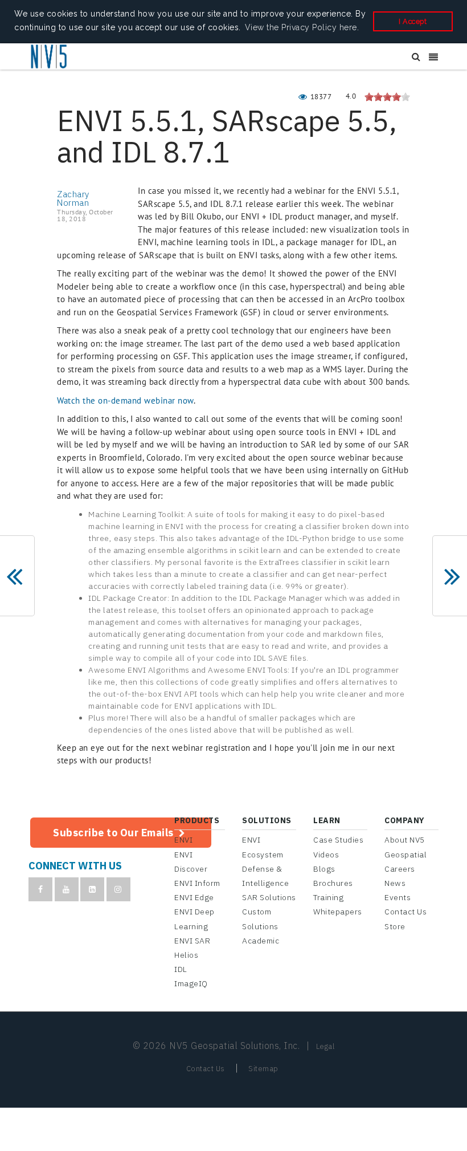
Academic (260, 941)
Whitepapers (337, 911)
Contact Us (405, 911)
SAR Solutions (269, 897)
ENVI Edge (194, 897)
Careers (399, 869)
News (394, 883)
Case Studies (338, 840)
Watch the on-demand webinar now (125, 400)
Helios (186, 955)
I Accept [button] (413, 21)
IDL (180, 969)
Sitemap (263, 1068)
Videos (326, 854)
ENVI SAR (192, 941)
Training (328, 897)
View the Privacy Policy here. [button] (302, 27)
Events (397, 897)
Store (394, 926)
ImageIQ (191, 983)
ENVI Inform (197, 883)
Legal (325, 1046)
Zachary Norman (73, 198)
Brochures (333, 883)
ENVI (183, 840)
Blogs (324, 869)
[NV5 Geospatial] (49, 57)
